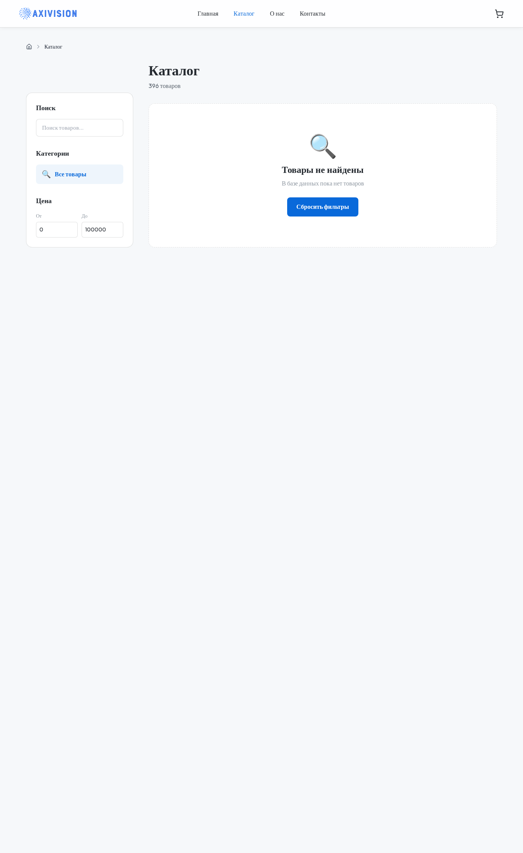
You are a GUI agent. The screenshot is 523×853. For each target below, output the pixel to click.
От (39, 216)
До (85, 216)
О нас (277, 13)
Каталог (244, 13)
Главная (208, 13)
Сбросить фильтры (322, 206)
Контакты (312, 13)
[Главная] (29, 47)
